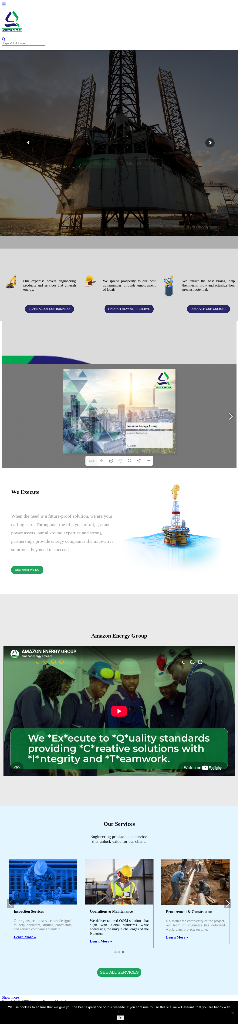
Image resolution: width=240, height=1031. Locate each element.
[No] (232, 1012)
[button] (115, 952)
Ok (120, 1018)
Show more (10, 997)
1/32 (91, 460)
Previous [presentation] (10, 903)
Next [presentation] (227, 903)
